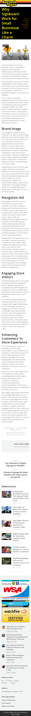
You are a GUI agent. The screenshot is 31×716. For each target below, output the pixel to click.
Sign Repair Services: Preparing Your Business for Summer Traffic (21, 523)
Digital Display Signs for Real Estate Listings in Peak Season (21, 537)
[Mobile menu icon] (28, 3)
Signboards (22, 432)
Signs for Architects (8, 706)
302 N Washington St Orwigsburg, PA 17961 (12, 691)
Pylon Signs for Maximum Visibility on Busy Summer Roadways (20, 510)
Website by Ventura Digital (19, 713)
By (21, 428)
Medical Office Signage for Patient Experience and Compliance (15, 657)
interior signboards (14, 432)
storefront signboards (20, 434)
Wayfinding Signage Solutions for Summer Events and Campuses (21, 561)
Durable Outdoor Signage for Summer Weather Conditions (21, 549)
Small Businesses (10, 434)
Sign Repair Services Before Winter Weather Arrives (15, 628)
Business (5, 45)
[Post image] (6, 494)
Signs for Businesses (9, 700)
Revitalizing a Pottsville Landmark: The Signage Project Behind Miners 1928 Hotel (21, 496)
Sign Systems (6, 703)
